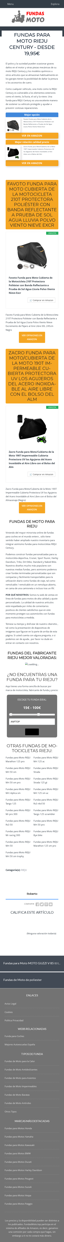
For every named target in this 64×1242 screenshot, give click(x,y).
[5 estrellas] (17, 936)
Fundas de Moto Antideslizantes (21, 1069)
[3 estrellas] (23, 927)
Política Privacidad (14, 1020)
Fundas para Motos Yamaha (19, 1136)
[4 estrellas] (41, 927)
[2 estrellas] (40, 919)
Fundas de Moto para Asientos (20, 1077)
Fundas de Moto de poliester (22, 979)
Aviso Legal (10, 1003)
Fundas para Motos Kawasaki (20, 1145)
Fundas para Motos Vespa (18, 1195)
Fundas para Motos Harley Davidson (23, 1170)
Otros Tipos (11, 1111)
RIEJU (24, 870)
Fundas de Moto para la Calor (20, 1061)
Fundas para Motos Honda (18, 1128)
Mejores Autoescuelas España (20, 1044)
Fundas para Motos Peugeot (19, 1178)
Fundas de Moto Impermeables (21, 1086)
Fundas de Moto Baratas (17, 1094)
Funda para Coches (14, 1036)
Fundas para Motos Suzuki (18, 1186)
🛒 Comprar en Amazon (41, 300)
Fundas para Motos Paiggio (18, 1203)
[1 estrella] (23, 919)
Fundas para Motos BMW (18, 1153)
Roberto (32, 893)
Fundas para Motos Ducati (18, 1161)
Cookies (9, 1012)
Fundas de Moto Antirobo (18, 1103)
